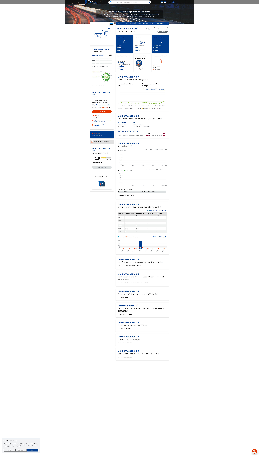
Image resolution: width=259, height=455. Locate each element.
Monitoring (160, 23)
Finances (139, 23)
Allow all (33, 450)
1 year (154, 236)
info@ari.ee (97, 125)
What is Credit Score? (98, 85)
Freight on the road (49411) (103, 104)
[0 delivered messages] (146, 28)
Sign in (169, 2)
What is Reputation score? (100, 66)
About (9, 450)
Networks (152, 23)
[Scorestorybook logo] (92, 2)
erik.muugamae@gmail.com (101, 124)
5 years (153, 89)
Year (149, 89)
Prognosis (161, 89)
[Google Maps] (93, 120)
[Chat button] (162, 2)
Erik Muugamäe (140, 58)
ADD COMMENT (102, 167)
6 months (145, 89)
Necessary (21, 450)
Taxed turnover (162, 210)
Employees (125, 23)
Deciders (132, 23)
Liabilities (145, 23)
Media (118, 23)
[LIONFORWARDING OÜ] (102, 33)
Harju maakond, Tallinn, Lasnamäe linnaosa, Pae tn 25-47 (102, 120)
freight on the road (97, 135)
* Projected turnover (152, 210)
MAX (157, 89)
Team (166, 23)
